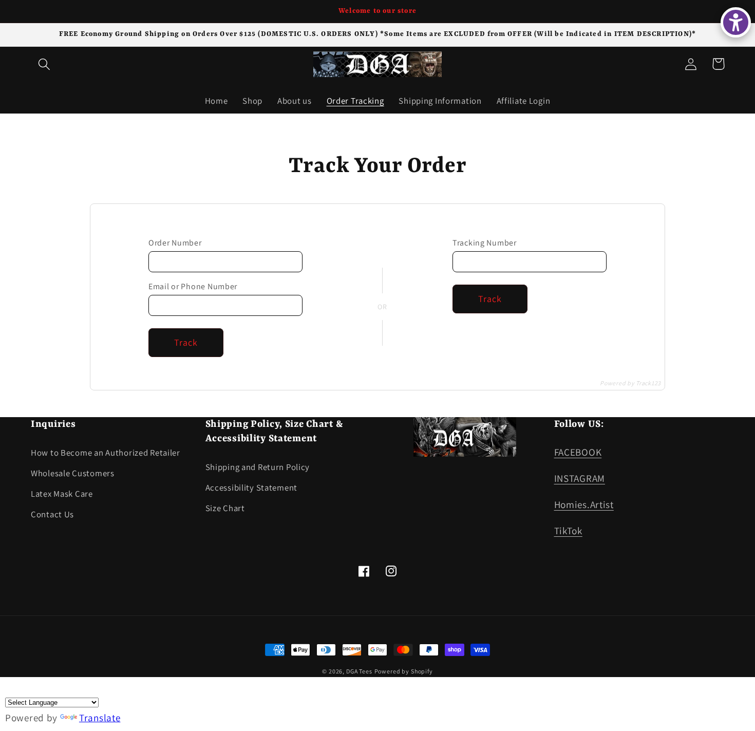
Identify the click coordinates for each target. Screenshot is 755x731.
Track (186, 342)
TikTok (568, 530)
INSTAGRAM (579, 478)
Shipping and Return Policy (257, 467)
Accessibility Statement (251, 487)
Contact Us (52, 514)
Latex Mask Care (62, 493)
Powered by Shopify (403, 671)
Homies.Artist (584, 504)
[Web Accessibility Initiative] (735, 22)
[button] (44, 64)
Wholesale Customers (73, 473)
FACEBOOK (578, 452)
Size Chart (225, 508)
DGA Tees (359, 671)
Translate (99, 717)
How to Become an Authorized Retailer (105, 452)
